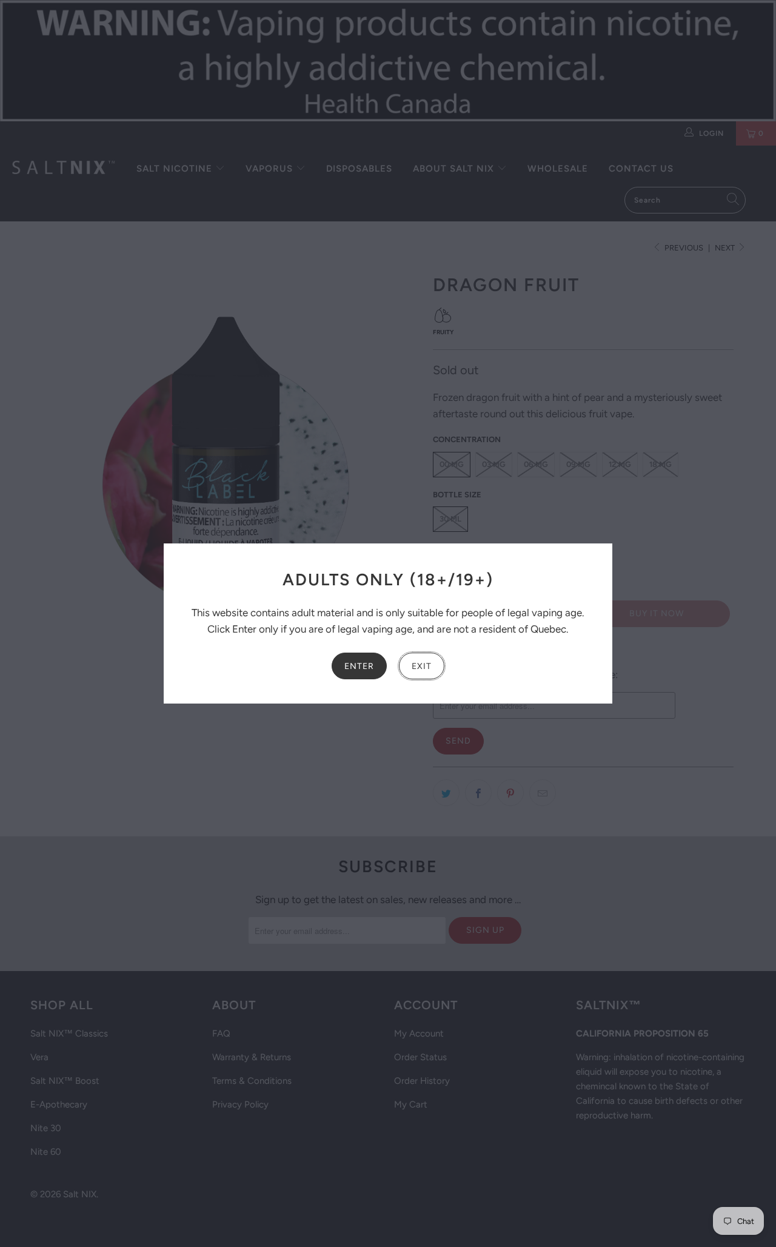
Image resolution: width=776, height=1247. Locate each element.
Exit (422, 666)
